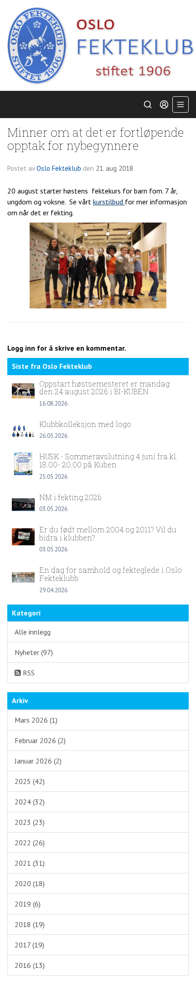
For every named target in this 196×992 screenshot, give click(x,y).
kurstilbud (109, 201)
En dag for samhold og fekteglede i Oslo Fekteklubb (110, 574)
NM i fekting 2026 (70, 497)
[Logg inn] (164, 104)
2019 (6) (28, 903)
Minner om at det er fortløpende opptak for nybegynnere (95, 138)
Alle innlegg (33, 631)
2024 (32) (30, 801)
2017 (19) (29, 944)
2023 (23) (30, 822)
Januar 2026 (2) (38, 760)
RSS (28, 672)
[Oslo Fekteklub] (98, 45)
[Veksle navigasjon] (180, 104)
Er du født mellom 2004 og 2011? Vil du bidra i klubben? (107, 533)
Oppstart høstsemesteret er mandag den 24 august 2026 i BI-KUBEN (104, 388)
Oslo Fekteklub (58, 168)
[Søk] (147, 104)
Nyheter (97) (34, 652)
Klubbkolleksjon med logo (85, 424)
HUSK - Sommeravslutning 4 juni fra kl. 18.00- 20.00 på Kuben (108, 460)
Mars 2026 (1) (36, 719)
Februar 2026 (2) (40, 740)
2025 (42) (30, 781)
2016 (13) (30, 965)
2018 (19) (30, 924)
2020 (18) (30, 883)
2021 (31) (30, 863)
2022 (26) (30, 842)
